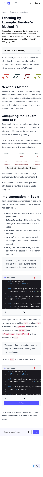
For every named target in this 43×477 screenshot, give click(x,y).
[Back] (4, 3)
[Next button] (36, 432)
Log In (37, 3)
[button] (5, 312)
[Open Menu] (39, 278)
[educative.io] (8, 3)
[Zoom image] (21, 76)
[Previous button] (29, 432)
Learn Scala (24, 12)
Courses (13, 12)
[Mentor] (23, 312)
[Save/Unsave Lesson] (16, 26)
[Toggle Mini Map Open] (15, 3)
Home (4, 12)
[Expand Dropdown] (38, 50)
